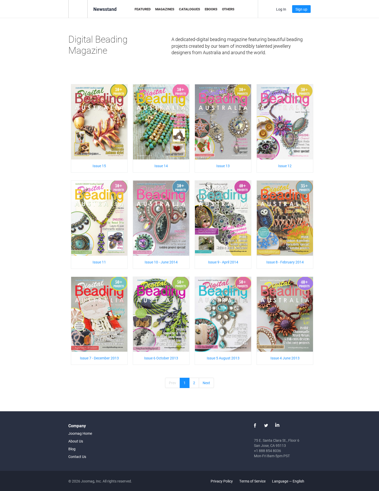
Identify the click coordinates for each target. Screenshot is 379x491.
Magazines (164, 9)
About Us (75, 441)
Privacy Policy (222, 481)
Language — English (288, 481)
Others (228, 9)
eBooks (211, 9)
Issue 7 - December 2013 (99, 358)
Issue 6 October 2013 (161, 358)
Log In (281, 9)
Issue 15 (99, 165)
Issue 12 (285, 165)
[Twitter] (266, 425)
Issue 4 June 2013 (285, 358)
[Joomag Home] (78, 8)
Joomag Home (80, 433)
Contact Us (77, 456)
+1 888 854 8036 (267, 450)
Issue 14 (161, 165)
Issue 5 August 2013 (223, 358)
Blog (72, 448)
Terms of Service (252, 481)
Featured (143, 9)
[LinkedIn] (277, 425)
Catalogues (189, 9)
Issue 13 (223, 165)
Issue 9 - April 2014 (223, 262)
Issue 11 (99, 262)
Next (206, 382)
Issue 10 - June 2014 (161, 262)
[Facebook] (255, 425)
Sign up (301, 9)
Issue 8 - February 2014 (285, 262)
